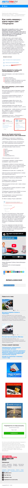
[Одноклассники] (6, 272)
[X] (8, 272)
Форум (22, 469)
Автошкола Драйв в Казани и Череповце (11, 313)
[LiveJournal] (17, 272)
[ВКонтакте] (4, 272)
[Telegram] (4, 273)
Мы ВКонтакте (7, 472)
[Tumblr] (16, 272)
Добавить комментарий (14, 280)
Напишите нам (7, 477)
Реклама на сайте (5, 471)
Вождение (9, 464)
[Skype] (23, 272)
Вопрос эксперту (11, 469)
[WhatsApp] (21, 272)
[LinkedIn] (14, 272)
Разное (9, 466)
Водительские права (7, 465)
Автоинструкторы (9, 457)
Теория (4, 464)
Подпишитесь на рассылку (11, 479)
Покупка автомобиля (20, 14)
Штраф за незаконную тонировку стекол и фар (12, 357)
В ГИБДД (15, 465)
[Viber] (19, 272)
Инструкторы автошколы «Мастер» (12, 337)
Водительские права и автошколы (10, 13)
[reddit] (10, 272)
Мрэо (4, 460)
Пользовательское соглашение (17, 471)
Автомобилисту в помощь (8, 14)
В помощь (4, 466)
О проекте (4, 469)
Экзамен (15, 464)
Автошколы (7, 456)
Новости (17, 469)
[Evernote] (12, 272)
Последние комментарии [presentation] (9, 285)
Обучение (21, 465)
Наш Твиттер (7, 475)
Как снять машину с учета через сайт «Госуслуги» (13, 15)
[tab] (9, 285)
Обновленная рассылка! (14, 427)
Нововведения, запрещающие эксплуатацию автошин (11, 348)
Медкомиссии (8, 458)
